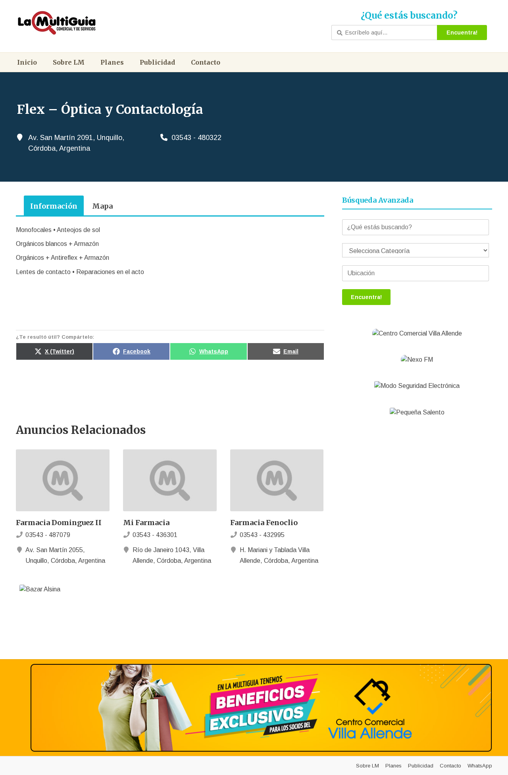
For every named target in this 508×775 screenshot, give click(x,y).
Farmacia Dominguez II (59, 522)
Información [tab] (53, 206)
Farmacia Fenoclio (264, 522)
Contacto (205, 62)
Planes (112, 62)
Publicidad (157, 62)
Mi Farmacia (146, 522)
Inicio (27, 62)
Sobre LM (69, 62)
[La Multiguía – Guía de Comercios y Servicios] (56, 23)
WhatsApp (480, 766)
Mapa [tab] (102, 206)
